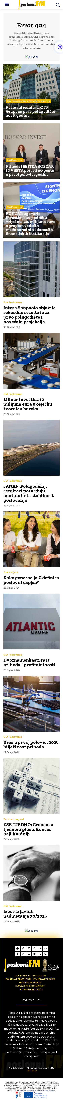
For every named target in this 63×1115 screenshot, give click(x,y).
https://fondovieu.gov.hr (28, 1090)
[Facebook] (17, 954)
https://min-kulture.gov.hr (46, 1090)
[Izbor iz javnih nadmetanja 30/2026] (31, 873)
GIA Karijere (10, 572)
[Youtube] (39, 948)
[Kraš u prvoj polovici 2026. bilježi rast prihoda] (31, 704)
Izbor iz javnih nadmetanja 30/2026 (25, 914)
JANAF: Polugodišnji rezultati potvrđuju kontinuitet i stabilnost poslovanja (28, 493)
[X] (28, 948)
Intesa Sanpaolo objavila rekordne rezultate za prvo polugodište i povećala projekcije (29, 314)
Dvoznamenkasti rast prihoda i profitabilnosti (29, 662)
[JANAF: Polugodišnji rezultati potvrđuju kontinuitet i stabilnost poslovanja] (31, 448)
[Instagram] (23, 954)
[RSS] (39, 954)
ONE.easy (32, 1070)
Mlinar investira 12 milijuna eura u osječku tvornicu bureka (27, 404)
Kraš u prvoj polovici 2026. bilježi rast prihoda (31, 744)
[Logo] (31, 965)
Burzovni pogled (13, 819)
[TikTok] (23, 948)
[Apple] (45, 954)
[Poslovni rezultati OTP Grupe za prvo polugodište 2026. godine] (31, 92)
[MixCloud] (45, 948)
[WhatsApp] (34, 948)
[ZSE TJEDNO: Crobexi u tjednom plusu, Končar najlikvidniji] (31, 786)
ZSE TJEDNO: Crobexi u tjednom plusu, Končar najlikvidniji (28, 829)
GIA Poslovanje (14, 160)
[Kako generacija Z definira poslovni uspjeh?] (31, 539)
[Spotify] (17, 948)
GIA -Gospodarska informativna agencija (28, 101)
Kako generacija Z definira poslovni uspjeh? (31, 580)
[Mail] (34, 954)
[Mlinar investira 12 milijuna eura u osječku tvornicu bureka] (31, 361)
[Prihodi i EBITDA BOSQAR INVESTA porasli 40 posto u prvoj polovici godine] (31, 151)
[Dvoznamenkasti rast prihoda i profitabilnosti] (31, 621)
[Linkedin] (28, 954)
